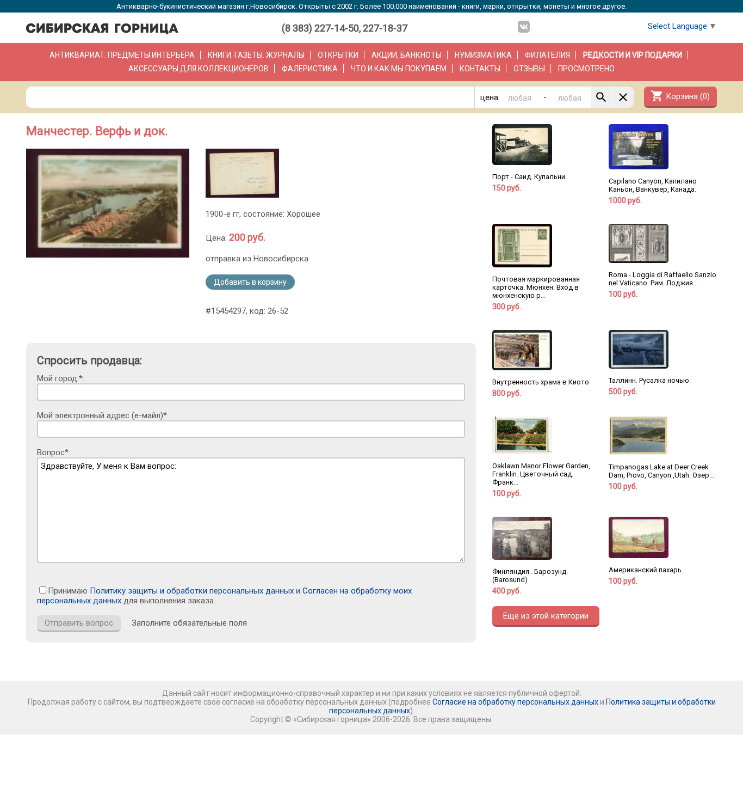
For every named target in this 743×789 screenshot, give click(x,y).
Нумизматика (483, 55)
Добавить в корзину (250, 282)
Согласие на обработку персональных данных (515, 702)
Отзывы (529, 68)
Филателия (547, 55)
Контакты (480, 68)
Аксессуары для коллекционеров (198, 68)
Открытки (338, 55)
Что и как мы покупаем (399, 68)
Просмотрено (586, 68)
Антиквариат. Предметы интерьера (122, 55)
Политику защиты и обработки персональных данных (192, 591)
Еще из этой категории (546, 616)
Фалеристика (310, 68)
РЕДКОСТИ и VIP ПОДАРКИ (632, 55)
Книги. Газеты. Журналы (256, 55)
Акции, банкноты (406, 55)
